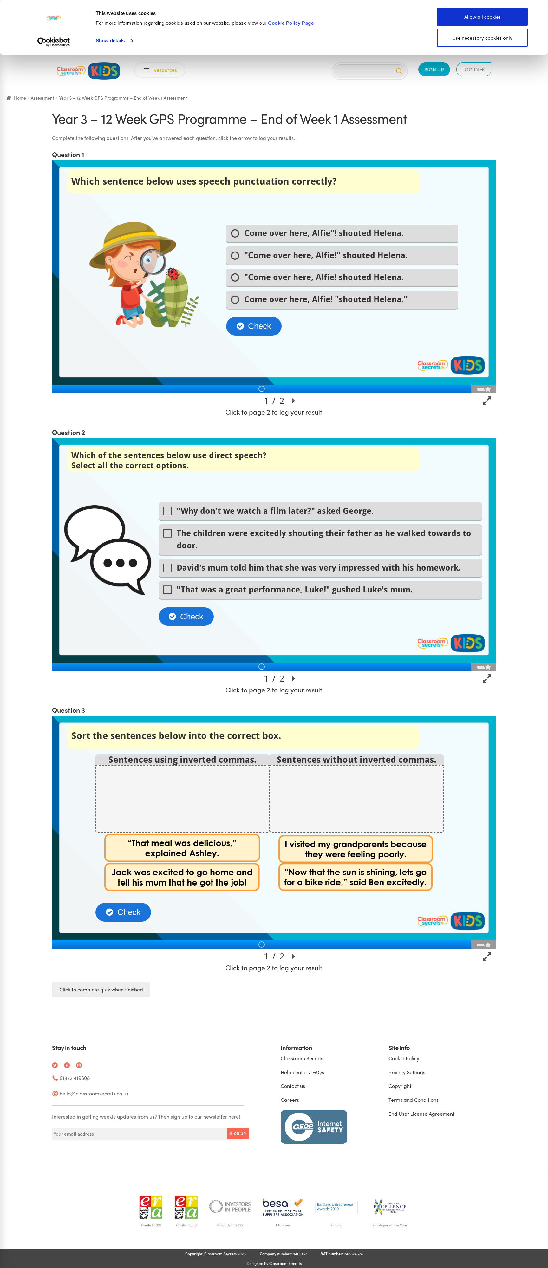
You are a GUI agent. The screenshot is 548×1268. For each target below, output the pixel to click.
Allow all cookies (482, 16)
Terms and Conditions (413, 1099)
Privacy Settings (406, 1072)
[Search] (399, 71)
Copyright (399, 1085)
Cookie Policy (403, 1058)
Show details (110, 40)
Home (20, 98)
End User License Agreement (421, 1113)
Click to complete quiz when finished (101, 989)
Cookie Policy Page (291, 23)
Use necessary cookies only (482, 37)
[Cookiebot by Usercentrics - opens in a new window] (54, 42)
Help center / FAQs (302, 1072)
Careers (290, 1099)
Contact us (293, 1085)
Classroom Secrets (302, 1058)
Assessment (42, 98)
